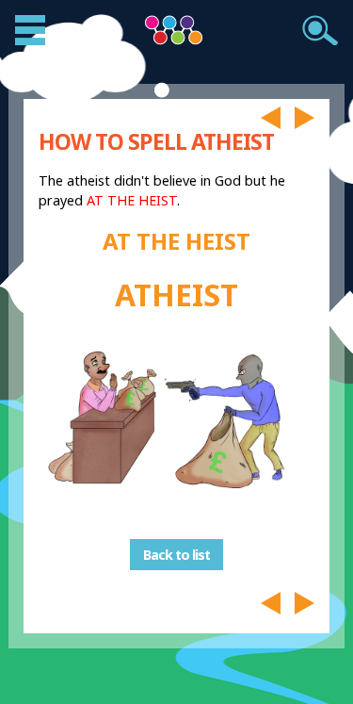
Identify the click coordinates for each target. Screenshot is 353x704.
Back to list (176, 555)
